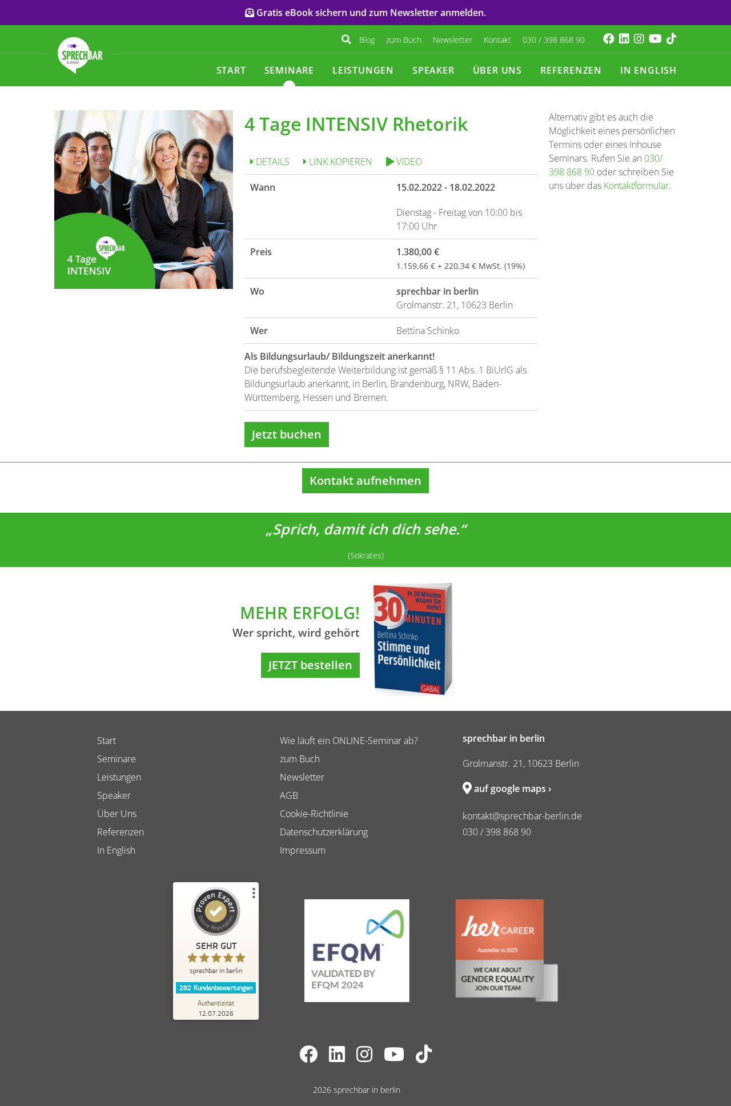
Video (408, 161)
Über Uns (497, 70)
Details (272, 161)
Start (231, 70)
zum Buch (403, 39)
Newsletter (452, 39)
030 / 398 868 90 (554, 39)
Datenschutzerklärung (324, 832)
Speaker (433, 70)
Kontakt (497, 39)
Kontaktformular (636, 185)
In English (648, 70)
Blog (367, 39)
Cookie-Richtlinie (314, 813)
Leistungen (363, 70)
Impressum (303, 850)
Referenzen (571, 70)
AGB (289, 795)
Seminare (289, 70)
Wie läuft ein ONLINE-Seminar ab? (349, 740)
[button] (346, 39)
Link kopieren (339, 161)
